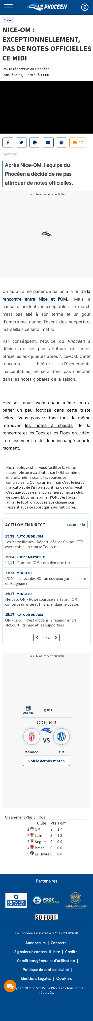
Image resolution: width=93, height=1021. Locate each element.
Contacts (58, 942)
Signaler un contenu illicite (37, 951)
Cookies (64, 978)
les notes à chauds (49, 425)
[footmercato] (45, 901)
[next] (55, 637)
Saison (8, 20)
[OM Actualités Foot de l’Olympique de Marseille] (46, 7)
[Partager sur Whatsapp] (34, 142)
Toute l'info (76, 524)
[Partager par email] (48, 142)
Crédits (71, 951)
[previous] (37, 637)
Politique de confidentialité (46, 969)
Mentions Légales (36, 978)
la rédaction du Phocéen (29, 68)
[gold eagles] (76, 901)
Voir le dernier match (46, 760)
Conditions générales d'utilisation (46, 960)
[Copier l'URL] (61, 142)
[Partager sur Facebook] (7, 142)
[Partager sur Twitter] (21, 142)
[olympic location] (16, 901)
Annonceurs (36, 942)
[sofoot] (46, 917)
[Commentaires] (10, 986)
